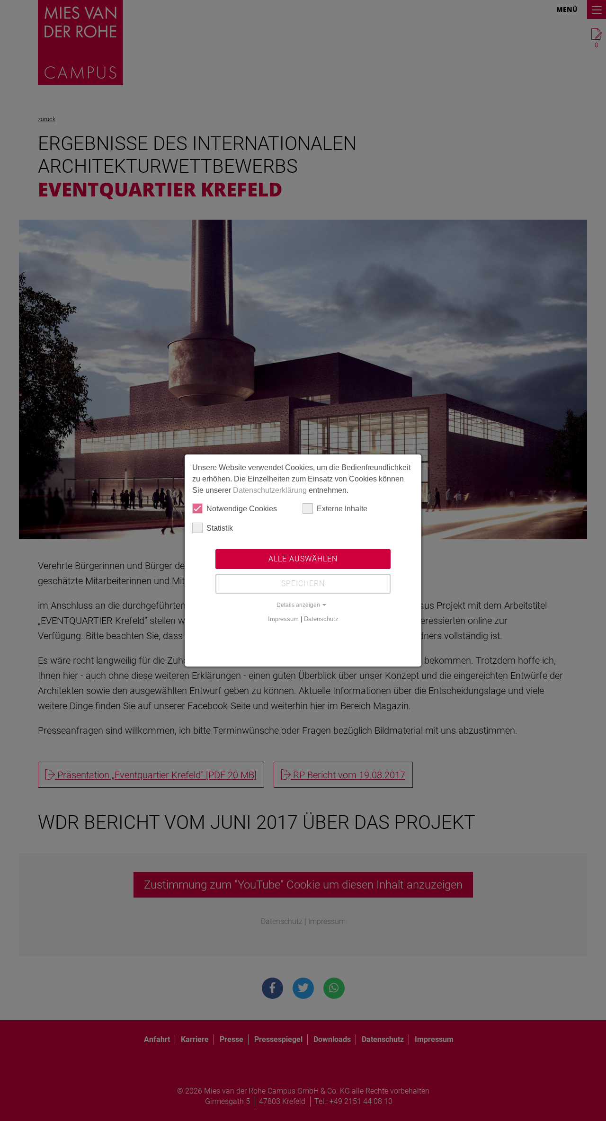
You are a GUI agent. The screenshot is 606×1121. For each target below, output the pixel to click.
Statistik (219, 528)
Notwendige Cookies (241, 509)
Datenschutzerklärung (270, 490)
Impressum (283, 619)
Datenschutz (321, 619)
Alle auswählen (303, 558)
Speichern (303, 583)
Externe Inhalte (342, 509)
